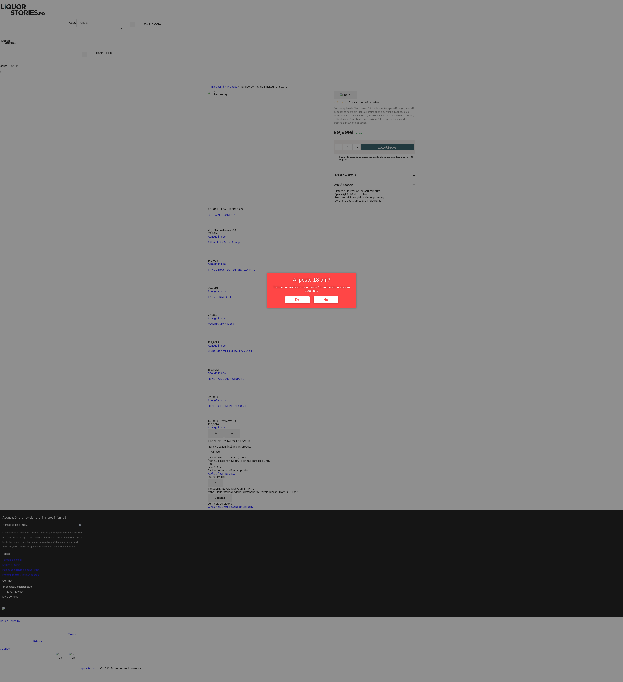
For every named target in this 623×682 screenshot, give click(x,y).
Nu (325, 300)
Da (297, 300)
